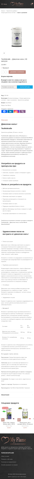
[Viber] (23, 111)
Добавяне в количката (17, 72)
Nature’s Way (9, 426)
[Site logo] (16, 4)
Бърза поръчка (25, 87)
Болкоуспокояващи (13, 98)
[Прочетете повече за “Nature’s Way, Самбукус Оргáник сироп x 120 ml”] (3, 419)
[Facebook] (4, 111)
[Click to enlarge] (4, 53)
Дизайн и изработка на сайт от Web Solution (17, 476)
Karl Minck (8, 102)
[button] (19, 419)
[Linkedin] (10, 111)
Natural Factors (25, 426)
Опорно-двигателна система (8, 12)
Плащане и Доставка (7, 459)
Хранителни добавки (12, 10)
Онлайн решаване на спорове (9, 465)
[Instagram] (16, 111)
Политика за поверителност (8, 462)
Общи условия (5, 456)
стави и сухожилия (22, 12)
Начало (3, 10)
